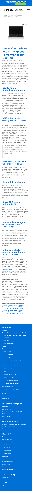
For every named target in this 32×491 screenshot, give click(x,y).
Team (3, 349)
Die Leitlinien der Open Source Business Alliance (15, 336)
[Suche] (23, 10)
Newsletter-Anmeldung (8, 459)
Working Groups (6, 351)
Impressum (5, 396)
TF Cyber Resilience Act (10, 374)
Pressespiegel (6, 464)
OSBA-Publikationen (8, 442)
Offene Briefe (7, 453)
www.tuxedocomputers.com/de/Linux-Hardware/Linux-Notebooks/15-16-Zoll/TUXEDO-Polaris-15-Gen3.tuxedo (13, 307)
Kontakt (4, 393)
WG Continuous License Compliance (14, 360)
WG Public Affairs (9, 369)
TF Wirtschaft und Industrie (11, 383)
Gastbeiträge (8, 450)
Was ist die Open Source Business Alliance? (14, 333)
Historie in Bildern (9, 343)
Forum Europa (6, 416)
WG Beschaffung (8, 354)
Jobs (3, 485)
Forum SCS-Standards (8, 419)
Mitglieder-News (7, 61)
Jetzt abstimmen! (21, 4)
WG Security (7, 372)
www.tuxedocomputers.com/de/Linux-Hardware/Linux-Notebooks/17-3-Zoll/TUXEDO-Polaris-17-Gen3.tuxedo (13, 311)
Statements (7, 444)
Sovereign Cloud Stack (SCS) (10, 421)
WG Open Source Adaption (11, 366)
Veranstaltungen (6, 477)
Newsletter (5, 456)
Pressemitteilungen (7, 461)
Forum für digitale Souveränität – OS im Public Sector (14, 412)
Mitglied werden (6, 409)
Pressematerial (6, 467)
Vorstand (4, 346)
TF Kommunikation (9, 377)
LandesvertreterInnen (8, 386)
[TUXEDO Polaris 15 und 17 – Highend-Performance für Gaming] (16, 32)
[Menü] (27, 10)
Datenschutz (5, 398)
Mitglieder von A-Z (7, 406)
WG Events (7, 363)
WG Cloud (7, 357)
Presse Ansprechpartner (8, 469)
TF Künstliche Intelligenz (11, 380)
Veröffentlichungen (9, 447)
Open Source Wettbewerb (9, 428)
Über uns (4, 330)
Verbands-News (6, 436)
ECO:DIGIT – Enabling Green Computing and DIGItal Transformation (14, 425)
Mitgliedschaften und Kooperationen (12, 389)
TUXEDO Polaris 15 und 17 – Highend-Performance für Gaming (14, 53)
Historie (6, 340)
